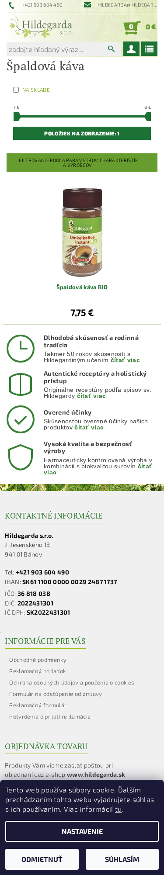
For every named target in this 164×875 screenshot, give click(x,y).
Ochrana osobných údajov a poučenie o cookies (71, 682)
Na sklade (36, 89)
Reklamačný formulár (37, 705)
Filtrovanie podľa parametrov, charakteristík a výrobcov (78, 162)
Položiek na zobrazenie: (81, 133)
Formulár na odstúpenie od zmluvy (55, 693)
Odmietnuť (42, 859)
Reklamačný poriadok (37, 670)
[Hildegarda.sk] (41, 27)
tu (118, 809)
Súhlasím (122, 859)
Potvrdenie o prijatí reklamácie (50, 716)
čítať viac (125, 359)
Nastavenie (82, 831)
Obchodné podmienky (37, 659)
